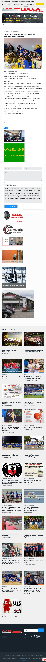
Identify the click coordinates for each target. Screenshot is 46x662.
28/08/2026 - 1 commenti (29, 374)
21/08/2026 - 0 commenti (29, 452)
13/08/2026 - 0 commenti (29, 532)
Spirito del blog (9, 655)
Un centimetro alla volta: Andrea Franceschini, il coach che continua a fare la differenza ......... (12, 590)
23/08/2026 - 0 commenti (7, 452)
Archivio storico (23, 660)
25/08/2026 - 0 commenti (29, 400)
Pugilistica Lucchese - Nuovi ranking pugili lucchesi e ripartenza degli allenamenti (12, 482)
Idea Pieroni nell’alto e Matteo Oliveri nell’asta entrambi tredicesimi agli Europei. (32, 509)
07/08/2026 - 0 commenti (29, 586)
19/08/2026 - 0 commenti (29, 478)
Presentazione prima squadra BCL (11, 377)
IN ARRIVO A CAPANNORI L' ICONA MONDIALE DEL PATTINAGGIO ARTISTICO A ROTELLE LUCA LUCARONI (33, 591)
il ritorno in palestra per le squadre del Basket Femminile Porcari (11, 454)
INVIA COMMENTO (11, 206)
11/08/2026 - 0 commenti (7, 558)
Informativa (18, 655)
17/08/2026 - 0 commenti (7, 505)
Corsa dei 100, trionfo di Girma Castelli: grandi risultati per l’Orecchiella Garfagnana (32, 455)
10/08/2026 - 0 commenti (29, 558)
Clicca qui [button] (26, 6)
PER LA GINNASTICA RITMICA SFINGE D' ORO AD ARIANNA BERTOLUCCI (10, 428)
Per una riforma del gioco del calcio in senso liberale (33, 402)
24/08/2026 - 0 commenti (29, 425)
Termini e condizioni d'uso (32, 655)
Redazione (6, 119)
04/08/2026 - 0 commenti (7, 615)
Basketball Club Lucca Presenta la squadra (11, 402)
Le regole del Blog (24, 655)
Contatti (14, 655)
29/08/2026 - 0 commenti (7, 348)
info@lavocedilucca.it (38, 659)
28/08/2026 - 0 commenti (7, 374)
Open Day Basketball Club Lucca (33, 427)
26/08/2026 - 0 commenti (7, 400)
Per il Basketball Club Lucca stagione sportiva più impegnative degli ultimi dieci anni (33, 535)
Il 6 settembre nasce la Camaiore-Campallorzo (11, 350)
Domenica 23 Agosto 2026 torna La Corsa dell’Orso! (33, 481)
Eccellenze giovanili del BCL (10, 617)
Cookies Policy (40, 657)
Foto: (5, 182)
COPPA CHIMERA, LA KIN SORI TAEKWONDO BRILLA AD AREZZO (33, 377)
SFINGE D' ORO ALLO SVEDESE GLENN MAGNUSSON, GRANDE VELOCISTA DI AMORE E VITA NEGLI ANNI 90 (12, 563)
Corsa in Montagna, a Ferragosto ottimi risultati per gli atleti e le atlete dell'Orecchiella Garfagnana (11, 509)
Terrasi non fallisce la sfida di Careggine (10, 534)
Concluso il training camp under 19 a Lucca (33, 561)
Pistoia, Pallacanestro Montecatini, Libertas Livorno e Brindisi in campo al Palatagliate (33, 351)
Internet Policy (40, 655)
